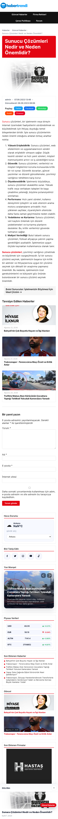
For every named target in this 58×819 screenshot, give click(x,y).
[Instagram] (23, 556)
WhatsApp (42, 108)
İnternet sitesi (9, 476)
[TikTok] (38, 556)
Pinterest (19, 113)
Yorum (6, 428)
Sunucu (6, 121)
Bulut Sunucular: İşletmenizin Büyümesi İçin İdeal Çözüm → (29, 290)
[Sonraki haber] (49, 575)
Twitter (18, 108)
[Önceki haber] (43, 575)
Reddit (9, 113)
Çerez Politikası (23, 21)
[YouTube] (31, 556)
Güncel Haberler (19, 14)
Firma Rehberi (39, 14)
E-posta (7, 465)
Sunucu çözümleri (12, 252)
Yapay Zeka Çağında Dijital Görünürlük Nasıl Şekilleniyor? (25, 673)
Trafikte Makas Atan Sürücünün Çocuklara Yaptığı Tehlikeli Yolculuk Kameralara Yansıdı (27, 668)
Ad (4, 454)
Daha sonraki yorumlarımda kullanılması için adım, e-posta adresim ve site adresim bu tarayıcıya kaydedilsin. (28, 494)
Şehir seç (12, 531)
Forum (39, 21)
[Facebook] (7, 556)
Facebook (30, 108)
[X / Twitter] (15, 556)
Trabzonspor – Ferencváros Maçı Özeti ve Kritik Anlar (29, 664)
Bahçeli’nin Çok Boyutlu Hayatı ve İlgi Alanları (25, 661)
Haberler (6, 30)
